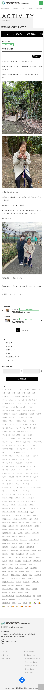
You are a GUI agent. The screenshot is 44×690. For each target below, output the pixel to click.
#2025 (34, 389)
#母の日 (24, 557)
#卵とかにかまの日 (26, 526)
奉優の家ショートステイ (18, 8)
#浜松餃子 (18, 561)
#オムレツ (5, 452)
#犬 (35, 564)
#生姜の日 (33, 568)
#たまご (32, 431)
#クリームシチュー (22, 466)
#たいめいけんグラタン (20, 431)
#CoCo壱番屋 (15, 396)
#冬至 (36, 519)
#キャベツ (15, 459)
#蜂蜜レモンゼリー (8, 582)
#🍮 (17, 606)
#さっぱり (33, 424)
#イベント (12, 445)
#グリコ (13, 470)
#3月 (3, 393)
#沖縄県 (37, 557)
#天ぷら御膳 (6, 536)
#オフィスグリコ (20, 449)
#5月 (13, 393)
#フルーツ (5, 505)
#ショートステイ (7, 484)
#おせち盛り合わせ (8, 410)
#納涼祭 (38, 571)
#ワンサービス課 (23, 512)
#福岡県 (10, 571)
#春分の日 (14, 547)
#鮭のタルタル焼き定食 (23, 596)
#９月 (25, 603)
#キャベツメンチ (7, 463)
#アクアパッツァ (7, 442)
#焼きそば (23, 564)
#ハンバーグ (27, 494)
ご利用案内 (31, 34)
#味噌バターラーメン (27, 529)
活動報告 (31, 8)
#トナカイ (5, 491)
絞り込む (23, 379)
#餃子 (26, 592)
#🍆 (35, 603)
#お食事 (38, 414)
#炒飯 (16, 564)
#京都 (29, 515)
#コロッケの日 (6, 473)
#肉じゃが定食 (15, 575)
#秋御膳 (21, 571)
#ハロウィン (17, 494)
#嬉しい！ (23, 540)
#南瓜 (28, 522)
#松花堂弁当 (20, 554)
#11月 (10, 389)
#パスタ (17, 498)
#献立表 (10, 568)
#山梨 (21, 543)
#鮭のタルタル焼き (8, 596)
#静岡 (13, 592)
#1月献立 (27, 389)
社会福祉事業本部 (31, 666)
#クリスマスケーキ (8, 466)
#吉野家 (4, 529)
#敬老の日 (5, 547)
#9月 (33, 393)
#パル (23, 498)
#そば (35, 428)
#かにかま (21, 417)
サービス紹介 (18, 34)
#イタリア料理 (37, 442)
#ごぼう (15, 424)
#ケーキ (20, 470)
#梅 (27, 554)
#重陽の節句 (20, 585)
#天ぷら (27, 533)
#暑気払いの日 (36, 550)
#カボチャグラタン (8, 456)
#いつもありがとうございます (27, 400)
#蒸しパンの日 (15, 578)
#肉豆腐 (24, 575)
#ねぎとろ (30, 435)
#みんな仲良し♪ (28, 438)
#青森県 (34, 589)
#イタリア (18, 442)
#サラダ (18, 477)
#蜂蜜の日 (31, 578)
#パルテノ (30, 498)
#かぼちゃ (29, 417)
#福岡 (4, 571)
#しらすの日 (27, 428)
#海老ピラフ (27, 561)
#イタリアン (26, 442)
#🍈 (30, 603)
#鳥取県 (4, 599)
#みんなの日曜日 (16, 438)
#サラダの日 (27, 477)
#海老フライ (37, 561)
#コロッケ (28, 470)
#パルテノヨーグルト (8, 501)
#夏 (14, 533)
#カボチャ (25, 452)
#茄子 (30, 575)
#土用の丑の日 (6, 533)
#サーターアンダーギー (22, 480)
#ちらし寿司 (16, 435)
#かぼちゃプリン (21, 421)
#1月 (20, 389)
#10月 (4, 389)
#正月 (18, 557)
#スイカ (17, 484)
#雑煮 (22, 589)
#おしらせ (23, 407)
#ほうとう (5, 438)
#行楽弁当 (26, 582)
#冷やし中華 (6, 522)
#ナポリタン (27, 491)
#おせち (31, 407)
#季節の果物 (6, 543)
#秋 (16, 571)
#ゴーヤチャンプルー (31, 473)
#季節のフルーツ (34, 540)
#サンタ (35, 477)
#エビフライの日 (7, 449)
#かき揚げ (12, 417)
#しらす (18, 428)
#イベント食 (21, 445)
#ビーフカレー (30, 501)
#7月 (23, 393)
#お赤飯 (31, 414)
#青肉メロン (6, 592)
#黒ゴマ (20, 599)
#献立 (4, 568)
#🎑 (8, 606)
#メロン (31, 505)
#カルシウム (20, 456)
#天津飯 (14, 536)
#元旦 (30, 519)
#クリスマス (18, 463)
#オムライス (31, 449)
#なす (23, 435)
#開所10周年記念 (7, 589)
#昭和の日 (5, 550)
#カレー (28, 456)
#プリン (13, 505)
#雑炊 (16, 589)
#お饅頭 (4, 417)
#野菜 (28, 585)
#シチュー (34, 480)
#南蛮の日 (11, 526)
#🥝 (3, 606)
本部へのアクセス (11, 642)
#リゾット (34, 508)
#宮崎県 (14, 543)
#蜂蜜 (24, 578)
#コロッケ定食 (17, 473)
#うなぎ (34, 403)
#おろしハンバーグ (29, 410)
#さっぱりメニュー (8, 428)
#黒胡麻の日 (6, 603)
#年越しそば (35, 543)
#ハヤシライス (6, 494)
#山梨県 (27, 543)
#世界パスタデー (20, 515)
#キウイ (35, 456)
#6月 (18, 393)
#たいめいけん (6, 431)
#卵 (17, 526)
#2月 (39, 389)
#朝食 (12, 554)
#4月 (8, 393)
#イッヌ (4, 445)
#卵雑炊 (36, 526)
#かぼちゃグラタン (8, 421)
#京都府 (35, 515)
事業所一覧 (5, 655)
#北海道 (14, 522)
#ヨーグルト (6, 508)
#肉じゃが (5, 575)
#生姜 (26, 568)
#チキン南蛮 (18, 487)
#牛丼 (30, 564)
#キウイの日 (6, 459)
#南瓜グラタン (36, 522)
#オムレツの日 (15, 452)
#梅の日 (32, 554)
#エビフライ (31, 445)
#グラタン (33, 466)
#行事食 (18, 582)
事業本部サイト (5, 8)
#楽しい (4, 557)
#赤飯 (4, 585)
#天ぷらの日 (35, 533)
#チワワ (26, 487)
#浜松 (11, 561)
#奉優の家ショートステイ (10, 540)
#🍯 (39, 603)
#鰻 (34, 596)
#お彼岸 (14, 414)
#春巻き (21, 547)
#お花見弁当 (23, 414)
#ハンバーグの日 (7, 498)
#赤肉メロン (35, 582)
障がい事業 (29, 673)
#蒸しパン (5, 578)
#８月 (19, 603)
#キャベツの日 (24, 459)
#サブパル (11, 477)
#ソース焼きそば (7, 487)
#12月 (15, 389)
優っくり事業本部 (31, 662)
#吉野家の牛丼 (13, 529)
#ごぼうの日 (24, 424)
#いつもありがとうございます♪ (12, 403)
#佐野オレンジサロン (20, 519)
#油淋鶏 (4, 561)
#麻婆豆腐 (12, 599)
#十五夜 (21, 522)
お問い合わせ (5, 659)
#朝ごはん (5, 554)
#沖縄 (30, 557)
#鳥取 (39, 596)
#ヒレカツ (21, 501)
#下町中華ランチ (7, 515)
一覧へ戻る (24, 330)
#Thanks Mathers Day (9, 400)
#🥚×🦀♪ (28, 606)
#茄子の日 (37, 575)
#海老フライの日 (7, 564)
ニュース (4, 652)
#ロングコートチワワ (8, 512)
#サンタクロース (7, 480)
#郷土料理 (11, 585)
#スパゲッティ (26, 484)
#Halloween (26, 396)
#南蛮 (4, 526)
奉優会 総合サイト (30, 652)
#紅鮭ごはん (30, 571)
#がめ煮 (31, 421)
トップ (5, 34)
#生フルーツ (19, 568)
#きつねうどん (6, 424)
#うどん (26, 403)
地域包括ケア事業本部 (32, 659)
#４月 (13, 603)
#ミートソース (22, 505)
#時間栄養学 (14, 550)
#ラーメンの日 (24, 508)
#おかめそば (14, 407)
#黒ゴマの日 (28, 599)
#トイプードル (36, 487)
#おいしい (5, 407)
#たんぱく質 (6, 435)
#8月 (28, 393)
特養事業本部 (29, 669)
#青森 (28, 589)
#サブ (4, 477)
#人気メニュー (6, 519)
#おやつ (18, 410)
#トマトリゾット (16, 491)
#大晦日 (20, 533)
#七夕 (32, 512)
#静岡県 (20, 592)
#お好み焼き (6, 414)
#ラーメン (15, 508)
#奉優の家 (22, 536)
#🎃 (22, 606)
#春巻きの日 (30, 547)
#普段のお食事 (24, 550)
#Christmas (5, 396)
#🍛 (12, 606)
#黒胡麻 (36, 599)
